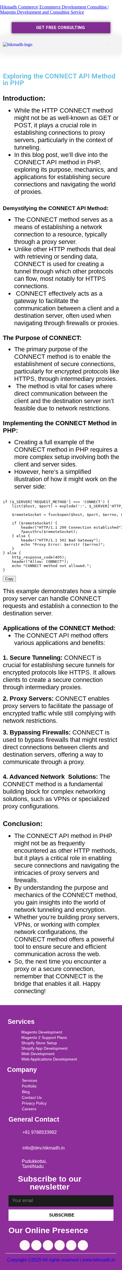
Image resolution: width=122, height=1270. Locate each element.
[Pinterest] (71, 1245)
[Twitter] (48, 1245)
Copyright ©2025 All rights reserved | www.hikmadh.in (61, 1259)
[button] (109, 44)
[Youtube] (59, 1245)
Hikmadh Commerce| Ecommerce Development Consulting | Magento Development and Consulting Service (54, 9)
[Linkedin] (25, 1245)
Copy (9, 579)
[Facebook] (36, 1245)
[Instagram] (83, 1245)
